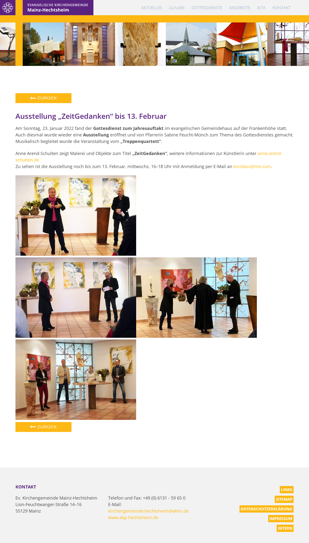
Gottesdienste (206, 7)
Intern (285, 528)
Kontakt (282, 7)
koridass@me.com (252, 166)
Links (286, 489)
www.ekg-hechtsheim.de (133, 517)
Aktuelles (151, 7)
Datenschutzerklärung (266, 509)
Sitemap (284, 499)
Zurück (46, 98)
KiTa (261, 7)
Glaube (176, 7)
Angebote (239, 7)
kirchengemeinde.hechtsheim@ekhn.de (148, 511)
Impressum (280, 518)
